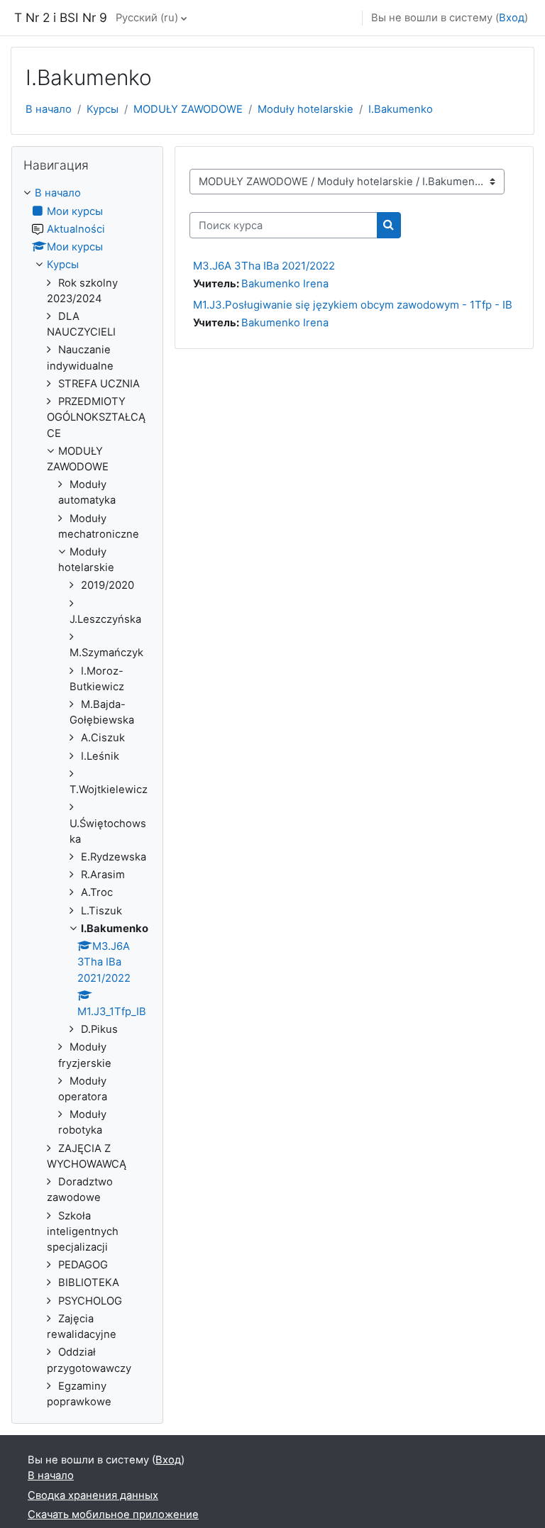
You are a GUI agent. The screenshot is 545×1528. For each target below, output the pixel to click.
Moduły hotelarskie (305, 109)
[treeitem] (87, 797)
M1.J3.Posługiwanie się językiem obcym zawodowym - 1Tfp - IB (352, 304)
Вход (511, 17)
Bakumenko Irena (285, 283)
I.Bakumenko (400, 109)
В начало (49, 109)
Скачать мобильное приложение (113, 1514)
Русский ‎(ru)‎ (147, 17)
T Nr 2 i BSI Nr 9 (60, 17)
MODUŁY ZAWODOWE (188, 109)
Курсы (103, 109)
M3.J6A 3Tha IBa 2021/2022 (264, 265)
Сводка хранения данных (93, 1495)
